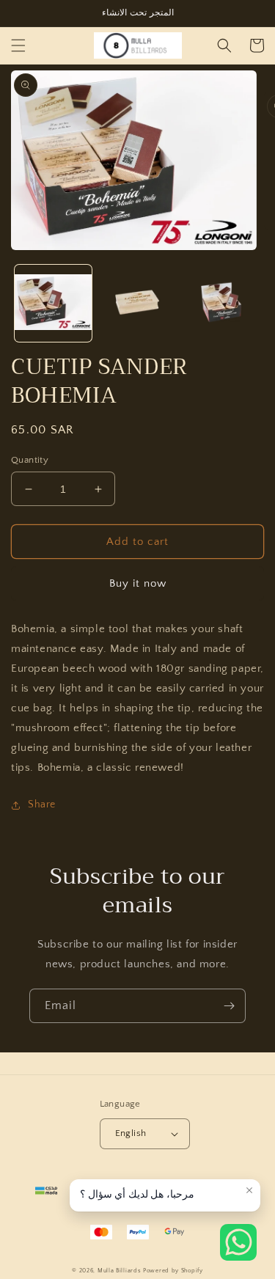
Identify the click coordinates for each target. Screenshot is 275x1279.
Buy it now (137, 583)
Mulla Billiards (120, 1270)
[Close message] (249, 1190)
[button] (18, 45)
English (131, 1133)
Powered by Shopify (173, 1270)
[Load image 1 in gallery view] (53, 303)
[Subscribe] (229, 1006)
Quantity (29, 460)
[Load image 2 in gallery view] (137, 303)
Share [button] (42, 804)
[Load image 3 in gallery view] (221, 303)
